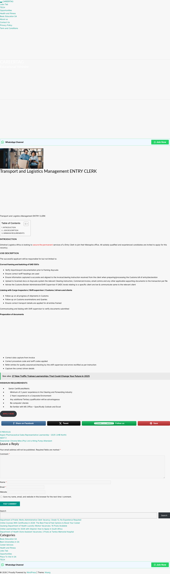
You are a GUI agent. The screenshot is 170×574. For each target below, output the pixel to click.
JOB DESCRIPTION (10, 230)
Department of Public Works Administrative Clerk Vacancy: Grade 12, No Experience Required (40, 520)
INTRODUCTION (9, 227)
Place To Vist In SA (8, 557)
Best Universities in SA (9, 542)
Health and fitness (8, 13)
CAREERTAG (8, 1)
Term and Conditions (9, 28)
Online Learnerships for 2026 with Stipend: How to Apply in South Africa (31, 529)
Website (3, 492)
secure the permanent (43, 245)
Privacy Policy (6, 25)
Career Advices (6, 545)
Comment (5, 454)
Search (3, 511)
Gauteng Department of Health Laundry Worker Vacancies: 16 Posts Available (33, 526)
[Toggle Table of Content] (25, 224)
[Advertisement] (79, 119)
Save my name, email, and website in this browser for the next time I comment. (37, 497)
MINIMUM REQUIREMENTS (13, 233)
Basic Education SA (8, 16)
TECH (2, 7)
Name (3, 482)
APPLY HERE (8, 414)
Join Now (161, 142)
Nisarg (47, 572)
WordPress (31, 572)
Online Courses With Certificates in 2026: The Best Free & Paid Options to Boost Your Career (40, 523)
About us (4, 19)
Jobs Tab (4, 4)
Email (3, 487)
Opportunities (6, 10)
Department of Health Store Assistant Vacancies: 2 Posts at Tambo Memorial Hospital (37, 532)
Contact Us (5, 22)
